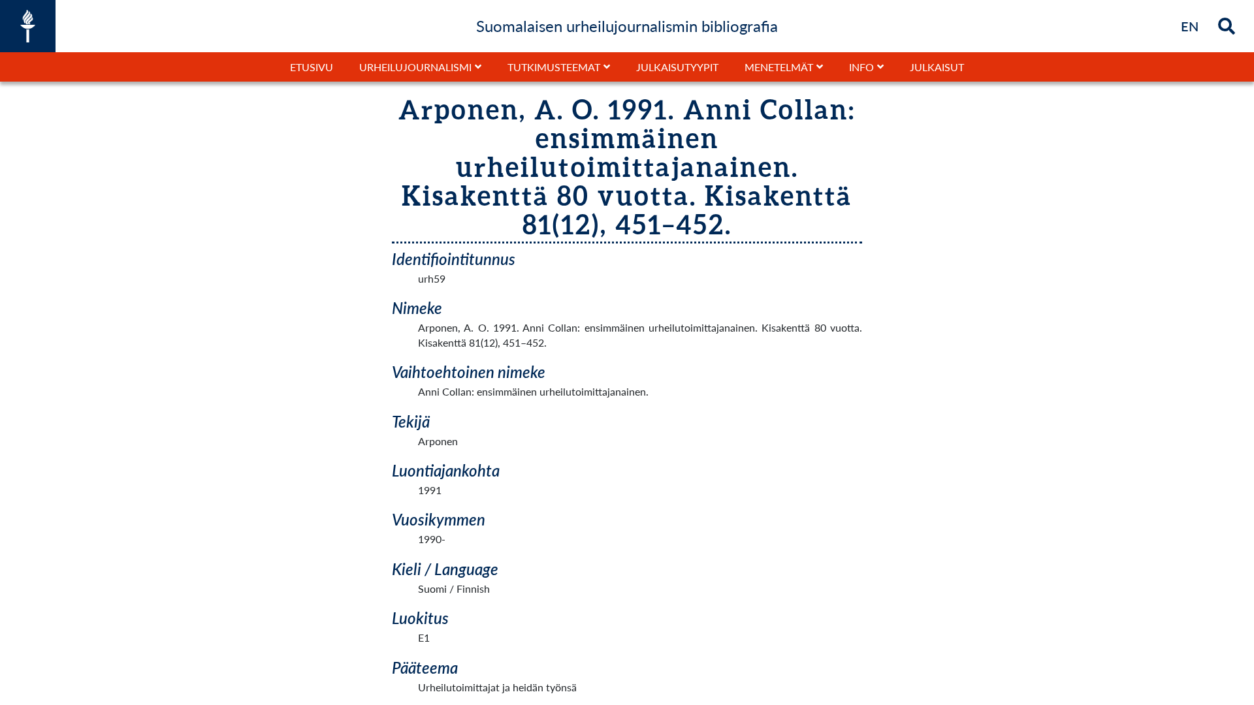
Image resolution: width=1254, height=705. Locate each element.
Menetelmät (779, 67)
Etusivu (311, 67)
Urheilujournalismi (415, 67)
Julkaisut (937, 67)
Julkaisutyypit (677, 67)
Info (861, 67)
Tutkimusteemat (553, 67)
